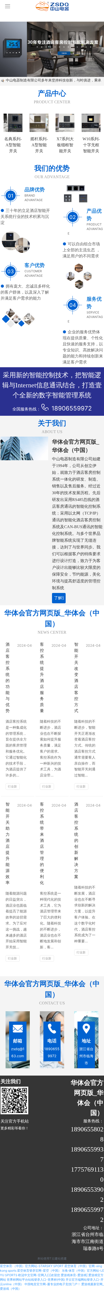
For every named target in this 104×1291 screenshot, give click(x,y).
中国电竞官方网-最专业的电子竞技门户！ (52, 1284)
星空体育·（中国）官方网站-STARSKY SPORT (32, 1266)
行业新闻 (12, 787)
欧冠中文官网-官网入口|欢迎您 (39, 1275)
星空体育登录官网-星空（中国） (39, 1270)
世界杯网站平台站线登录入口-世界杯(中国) (36, 1279)
